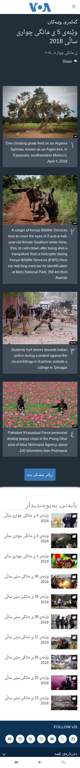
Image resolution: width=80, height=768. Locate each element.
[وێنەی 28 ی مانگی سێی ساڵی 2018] (64, 621)
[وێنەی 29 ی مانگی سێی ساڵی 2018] (64, 601)
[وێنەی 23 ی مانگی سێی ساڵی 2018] (64, 703)
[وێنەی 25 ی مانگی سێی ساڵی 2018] (64, 682)
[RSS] (30, 739)
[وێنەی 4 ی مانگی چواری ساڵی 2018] (64, 520)
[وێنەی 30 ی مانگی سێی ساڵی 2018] (64, 581)
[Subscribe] (9, 739)
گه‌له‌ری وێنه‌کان (62, 21)
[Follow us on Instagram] (41, 739)
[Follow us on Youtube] (52, 739)
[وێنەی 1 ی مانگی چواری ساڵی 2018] (64, 561)
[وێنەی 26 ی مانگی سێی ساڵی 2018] (64, 662)
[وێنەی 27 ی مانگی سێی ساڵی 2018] (64, 642)
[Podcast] (20, 739)
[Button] (70, 62)
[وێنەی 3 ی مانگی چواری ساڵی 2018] (64, 540)
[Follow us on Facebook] (73, 739)
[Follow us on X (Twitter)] (62, 739)
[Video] (16, 762)
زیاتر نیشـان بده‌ (40, 474)
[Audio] (40, 762)
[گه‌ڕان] (63, 762)
